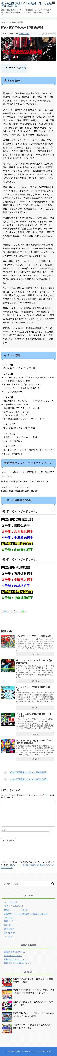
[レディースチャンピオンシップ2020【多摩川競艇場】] (8, 746)
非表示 (22, 68)
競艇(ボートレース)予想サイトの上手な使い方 (26, 914)
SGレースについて (13, 955)
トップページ (10, 902)
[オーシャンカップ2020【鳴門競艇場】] (8, 692)
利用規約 (8, 925)
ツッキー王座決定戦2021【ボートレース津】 (34, 715)
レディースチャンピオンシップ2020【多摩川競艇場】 (34, 741)
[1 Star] (48, 33)
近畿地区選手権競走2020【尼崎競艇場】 (29, 772)
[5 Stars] (55, 33)
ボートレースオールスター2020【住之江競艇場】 (34, 661)
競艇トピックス (11, 921)
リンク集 (8, 936)
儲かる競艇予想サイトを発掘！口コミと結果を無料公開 (26, 4)
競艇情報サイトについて (15, 959)
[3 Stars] (51, 33)
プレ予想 (8, 917)
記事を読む (35, 654)
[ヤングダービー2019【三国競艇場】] (8, 641)
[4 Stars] (53, 33)
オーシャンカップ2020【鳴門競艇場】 (33, 688)
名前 (3, 830)
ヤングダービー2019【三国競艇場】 (34, 636)
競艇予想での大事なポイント (18, 963)
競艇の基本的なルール (14, 952)
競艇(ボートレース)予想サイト (18, 910)
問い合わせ (9, 933)
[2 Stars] (50, 33)
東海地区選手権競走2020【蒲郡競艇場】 (29, 779)
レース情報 (24, 33)
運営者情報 (9, 929)
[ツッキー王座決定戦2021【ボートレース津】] (8, 719)
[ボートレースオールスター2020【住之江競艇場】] (8, 665)
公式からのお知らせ (13, 906)
